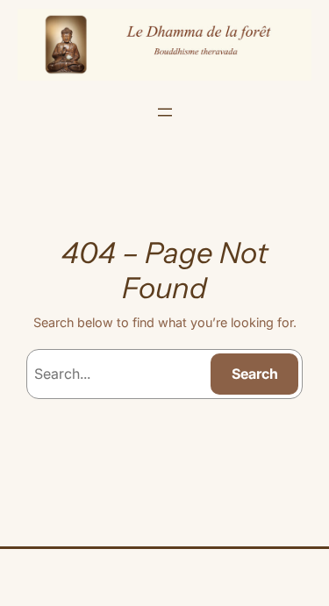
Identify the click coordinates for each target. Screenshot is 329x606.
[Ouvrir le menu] (164, 112)
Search (255, 373)
